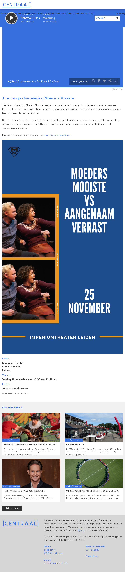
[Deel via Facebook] (99, 82)
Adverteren (54, 14)
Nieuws (4, 14)
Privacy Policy (92, 556)
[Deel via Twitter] (104, 82)
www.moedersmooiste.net (57, 135)
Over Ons (79, 14)
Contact (89, 14)
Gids (20, 14)
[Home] (16, 4)
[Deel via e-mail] (115, 82)
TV (45, 14)
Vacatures (66, 14)
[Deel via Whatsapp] (93, 82)
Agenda (13, 14)
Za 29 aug (120, 14)
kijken (80, 530)
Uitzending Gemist (33, 14)
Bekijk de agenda (12, 508)
